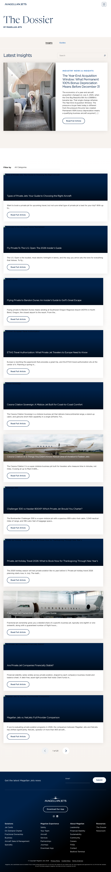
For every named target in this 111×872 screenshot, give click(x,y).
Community (75, 838)
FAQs (72, 844)
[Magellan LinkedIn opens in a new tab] (57, 816)
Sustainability (75, 834)
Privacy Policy (55, 861)
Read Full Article (73, 121)
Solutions (9, 823)
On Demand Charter (13, 831)
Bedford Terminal (77, 851)
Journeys (44, 844)
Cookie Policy (66, 861)
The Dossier (101, 827)
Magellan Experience (50, 823)
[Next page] (65, 750)
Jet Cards (9, 827)
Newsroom (100, 831)
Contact (73, 848)
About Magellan (77, 823)
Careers (73, 841)
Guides (62, 43)
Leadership (75, 827)
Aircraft (44, 834)
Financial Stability (77, 831)
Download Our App (55, 809)
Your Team (45, 831)
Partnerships (46, 841)
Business (8, 838)
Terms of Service (77, 861)
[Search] (105, 55)
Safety (43, 827)
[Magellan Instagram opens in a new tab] (54, 816)
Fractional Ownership (14, 834)
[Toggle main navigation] (104, 4)
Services (44, 838)
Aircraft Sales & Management (17, 841)
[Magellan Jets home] (55, 799)
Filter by (7, 167)
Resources (100, 823)
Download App (47, 848)
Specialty (8, 844)
